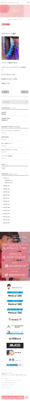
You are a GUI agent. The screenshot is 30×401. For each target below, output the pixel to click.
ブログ (13, 19)
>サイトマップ (15, 391)
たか (3, 168)
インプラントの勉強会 (7, 155)
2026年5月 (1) (8, 180)
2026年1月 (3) (8, 182)
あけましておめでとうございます (9, 149)
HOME (9, 19)
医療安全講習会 (5, 137)
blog (5, 24)
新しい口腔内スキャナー (7, 143)
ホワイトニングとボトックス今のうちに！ (12, 130)
